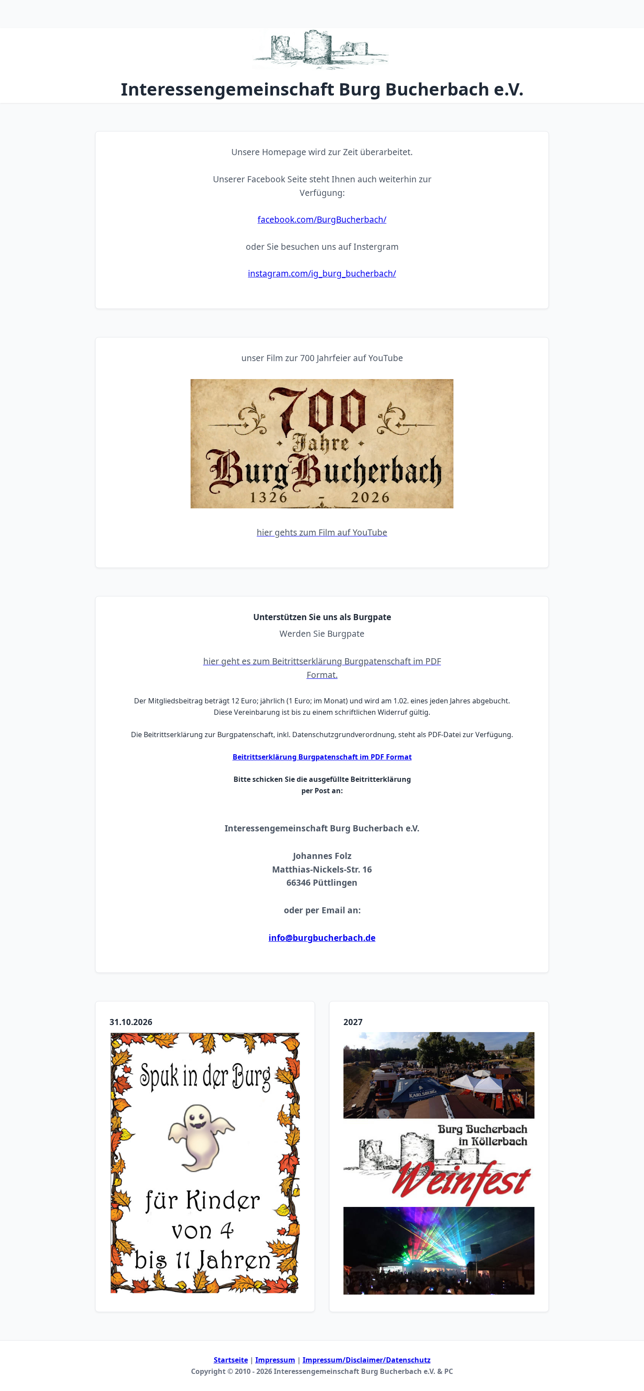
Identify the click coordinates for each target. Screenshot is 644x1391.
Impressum (275, 1360)
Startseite (231, 1360)
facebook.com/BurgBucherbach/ (322, 219)
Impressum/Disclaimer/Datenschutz (367, 1360)
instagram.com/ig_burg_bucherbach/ (322, 273)
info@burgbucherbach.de (322, 938)
